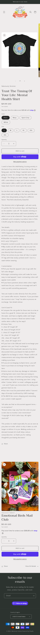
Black (5, 118)
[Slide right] (24, 81)
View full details (30, 566)
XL (24, 130)
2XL (31, 130)
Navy (14, 118)
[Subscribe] (33, 595)
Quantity (4, 139)
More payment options (20, 161)
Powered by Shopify (28, 631)
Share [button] (6, 444)
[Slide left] (15, 81)
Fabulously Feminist (16, 631)
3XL (5, 135)
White (6, 122)
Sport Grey (25, 118)
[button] (4, 12)
